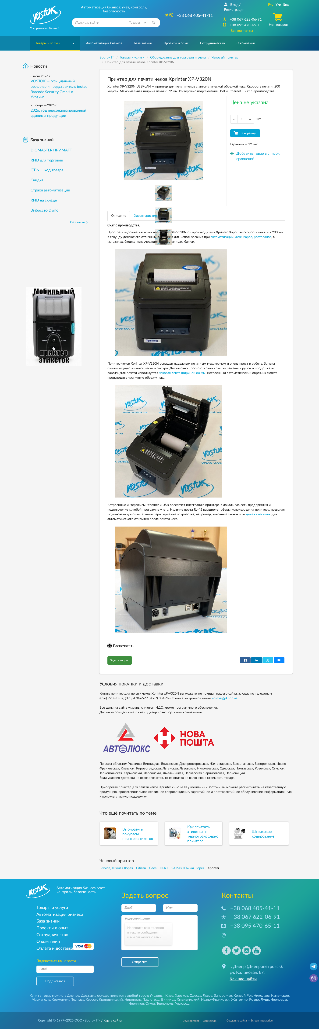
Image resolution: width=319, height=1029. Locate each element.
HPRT (164, 868)
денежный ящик (258, 514)
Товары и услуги (48, 43)
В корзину (248, 133)
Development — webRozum (199, 1020)
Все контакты (241, 31)
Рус (270, 4)
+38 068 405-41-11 (255, 908)
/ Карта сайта (111, 1020)
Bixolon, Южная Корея (116, 868)
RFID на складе (44, 200)
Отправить (140, 962)
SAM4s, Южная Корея (187, 868)
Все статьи (77, 222)
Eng (286, 4)
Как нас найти (243, 979)
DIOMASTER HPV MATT (51, 150)
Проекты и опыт (176, 43)
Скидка (37, 180)
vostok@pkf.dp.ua (224, 698)
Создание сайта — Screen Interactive (250, 1020)
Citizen (141, 868)
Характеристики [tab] (146, 215)
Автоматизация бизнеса (104, 43)
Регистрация (234, 9)
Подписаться (55, 981)
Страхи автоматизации (50, 190)
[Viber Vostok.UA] (313, 978)
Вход (234, 5)
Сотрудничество (212, 43)
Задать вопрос (119, 660)
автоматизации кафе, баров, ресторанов (241, 237)
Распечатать (123, 646)
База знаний (143, 43)
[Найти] (153, 22)
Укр (278, 4)
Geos (152, 868)
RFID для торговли (47, 160)
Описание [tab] (118, 215)
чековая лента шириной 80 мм (182, 373)
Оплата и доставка (54, 948)
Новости (38, 66)
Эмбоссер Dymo (44, 210)
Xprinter (213, 868)
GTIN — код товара (47, 170)
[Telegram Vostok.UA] (313, 966)
